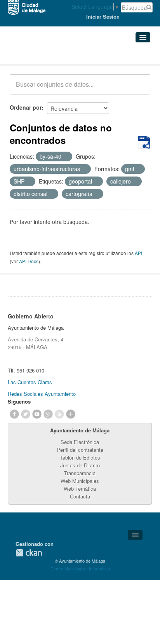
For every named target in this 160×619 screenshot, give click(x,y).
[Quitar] (65, 157)
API (138, 253)
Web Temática (80, 488)
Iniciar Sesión (103, 16)
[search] (139, 88)
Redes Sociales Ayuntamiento (42, 393)
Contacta (80, 496)
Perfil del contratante (80, 449)
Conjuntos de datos (44, 54)
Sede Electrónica (80, 442)
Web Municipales (80, 480)
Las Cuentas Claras (30, 382)
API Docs (28, 261)
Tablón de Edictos (80, 457)
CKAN (29, 553)
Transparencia (80, 473)
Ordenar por (26, 107)
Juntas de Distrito (80, 465)
